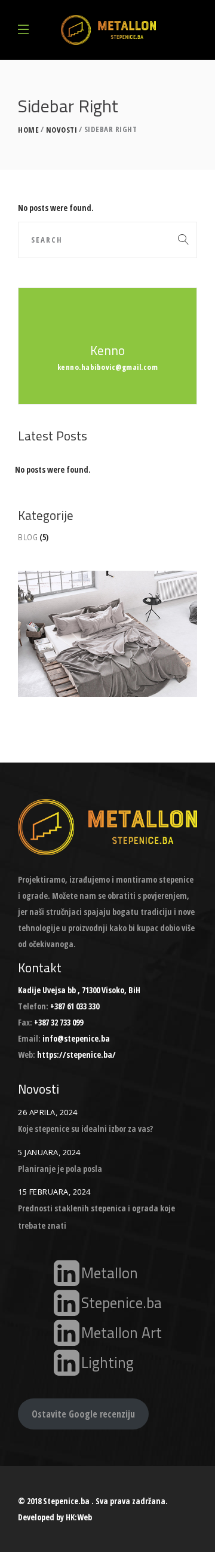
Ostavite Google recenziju (83, 1414)
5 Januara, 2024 (49, 1152)
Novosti (62, 130)
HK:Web (79, 1517)
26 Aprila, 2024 (48, 1112)
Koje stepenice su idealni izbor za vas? (85, 1128)
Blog (28, 537)
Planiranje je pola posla (60, 1168)
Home (28, 130)
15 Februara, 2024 (54, 1191)
